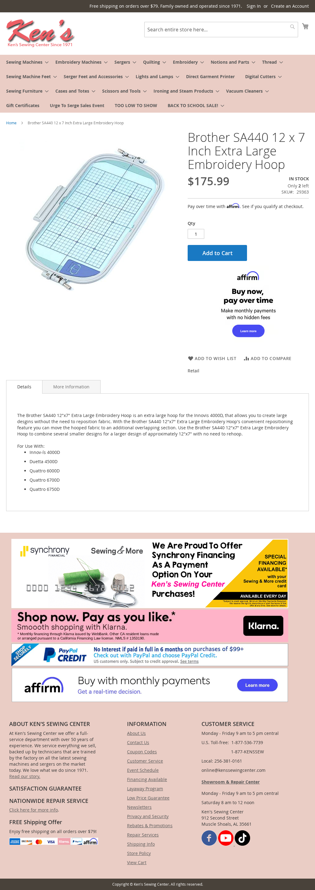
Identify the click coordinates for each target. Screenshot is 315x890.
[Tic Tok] (242, 844)
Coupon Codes (142, 752)
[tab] (24, 387)
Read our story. (24, 776)
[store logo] (40, 33)
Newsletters (139, 807)
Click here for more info (33, 810)
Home (11, 122)
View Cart (136, 862)
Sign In (254, 6)
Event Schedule (143, 770)
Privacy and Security (148, 816)
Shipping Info (141, 844)
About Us (136, 733)
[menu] (157, 84)
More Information (71, 387)
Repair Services (143, 835)
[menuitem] (25, 62)
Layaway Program (145, 789)
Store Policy (139, 853)
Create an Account (290, 6)
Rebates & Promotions (150, 825)
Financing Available (147, 779)
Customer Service (145, 761)
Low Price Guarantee (148, 798)
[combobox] (221, 29)
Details (24, 387)
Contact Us (138, 742)
